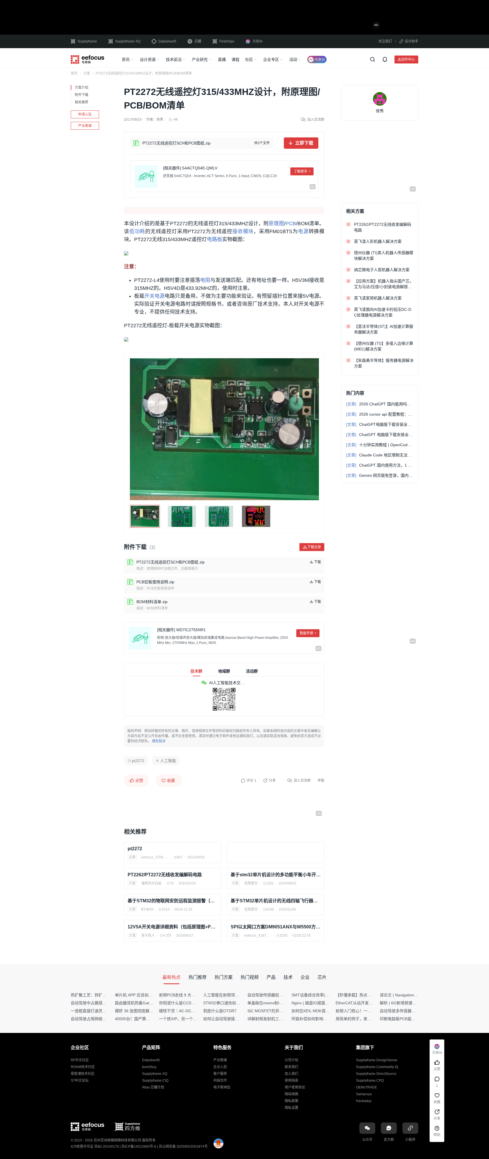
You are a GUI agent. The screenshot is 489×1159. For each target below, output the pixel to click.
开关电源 (154, 296)
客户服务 (220, 1074)
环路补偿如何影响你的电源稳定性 (321, 1018)
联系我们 (291, 1067)
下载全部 (314, 547)
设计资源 (148, 59)
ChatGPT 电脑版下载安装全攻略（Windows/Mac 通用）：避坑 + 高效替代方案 (379, 434)
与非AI (257, 41)
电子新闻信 (221, 1087)
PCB (291, 223)
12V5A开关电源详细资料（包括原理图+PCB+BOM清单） (173, 926)
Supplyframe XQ (127, 41)
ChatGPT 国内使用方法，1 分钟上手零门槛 (379, 465)
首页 (74, 73)
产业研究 (200, 59)
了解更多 (300, 171)
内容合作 (220, 1081)
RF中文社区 (80, 1060)
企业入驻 (220, 1067)
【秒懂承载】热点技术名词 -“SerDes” (369, 995)
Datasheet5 (167, 41)
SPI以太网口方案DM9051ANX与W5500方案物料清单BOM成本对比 (276, 926)
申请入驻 (85, 114)
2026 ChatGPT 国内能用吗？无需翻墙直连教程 (379, 404)
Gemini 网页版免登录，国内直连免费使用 (379, 475)
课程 (235, 59)
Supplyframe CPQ (370, 1081)
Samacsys (364, 1094)
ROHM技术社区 (83, 1067)
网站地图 (291, 1094)
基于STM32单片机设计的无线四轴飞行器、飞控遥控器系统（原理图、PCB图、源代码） (276, 900)
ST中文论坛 (80, 1081)
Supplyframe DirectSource (376, 1074)
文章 (132, 857)
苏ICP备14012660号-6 (138, 1147)
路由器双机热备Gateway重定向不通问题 (150, 1003)
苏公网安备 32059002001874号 (183, 1147)
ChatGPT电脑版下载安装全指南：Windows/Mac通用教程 (379, 424)
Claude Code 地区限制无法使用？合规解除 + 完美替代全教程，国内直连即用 (379, 455)
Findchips (226, 41)
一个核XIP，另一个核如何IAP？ (187, 1018)
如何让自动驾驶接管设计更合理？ (233, 1018)
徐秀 (159, 120)
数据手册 (306, 633)
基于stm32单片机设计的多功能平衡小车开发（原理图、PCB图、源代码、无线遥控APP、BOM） (276, 874)
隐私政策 (291, 1101)
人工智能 (168, 760)
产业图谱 (85, 126)
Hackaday (364, 1101)
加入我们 (291, 1074)
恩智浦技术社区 (83, 1074)
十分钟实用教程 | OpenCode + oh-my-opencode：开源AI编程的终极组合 (379, 445)
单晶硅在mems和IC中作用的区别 (276, 1003)
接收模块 (243, 231)
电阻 (205, 280)
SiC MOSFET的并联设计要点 (273, 1011)
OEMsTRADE (366, 1087)
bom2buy (149, 1067)
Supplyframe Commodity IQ (377, 1067)
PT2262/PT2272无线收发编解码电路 (165, 874)
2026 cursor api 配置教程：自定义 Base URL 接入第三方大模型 (379, 414)
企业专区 (271, 59)
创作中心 (408, 59)
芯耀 (197, 41)
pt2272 (138, 760)
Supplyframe (87, 41)
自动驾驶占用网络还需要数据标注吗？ (104, 1018)
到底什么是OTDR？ (220, 1011)
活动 (293, 59)
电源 (303, 231)
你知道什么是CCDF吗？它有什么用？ (192, 1003)
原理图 (276, 223)
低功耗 (137, 231)
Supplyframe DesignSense (376, 1060)
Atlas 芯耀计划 (153, 1087)
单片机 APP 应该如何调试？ (139, 995)
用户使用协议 (295, 1087)
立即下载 (304, 143)
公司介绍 (291, 1060)
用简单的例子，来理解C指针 (361, 1018)
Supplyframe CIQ (155, 1081)
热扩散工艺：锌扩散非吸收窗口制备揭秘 (106, 995)
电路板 (214, 239)
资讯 (126, 59)
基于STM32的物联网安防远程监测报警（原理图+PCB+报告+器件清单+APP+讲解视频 (173, 900)
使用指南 (291, 1081)
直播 (222, 59)
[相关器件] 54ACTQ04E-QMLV (190, 168)
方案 (86, 73)
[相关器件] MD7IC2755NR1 (181, 630)
